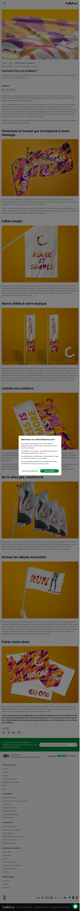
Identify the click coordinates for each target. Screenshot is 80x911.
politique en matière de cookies (39, 463)
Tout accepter (49, 471)
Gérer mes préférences (30, 471)
